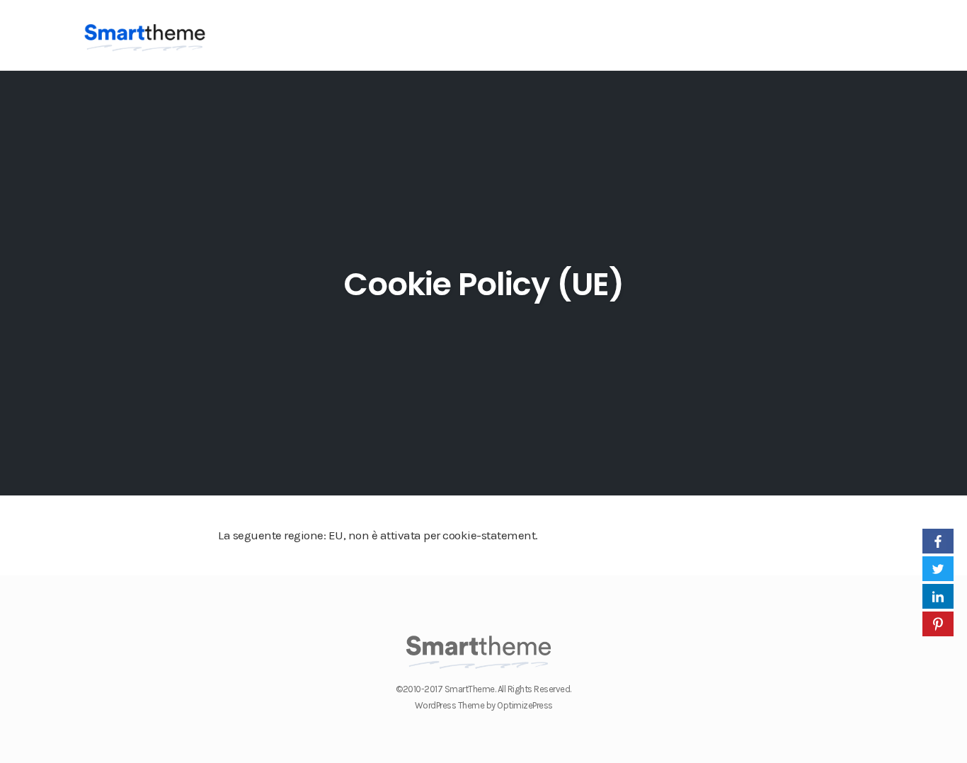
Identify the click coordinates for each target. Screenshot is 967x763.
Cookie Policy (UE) (483, 284)
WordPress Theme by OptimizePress (484, 705)
